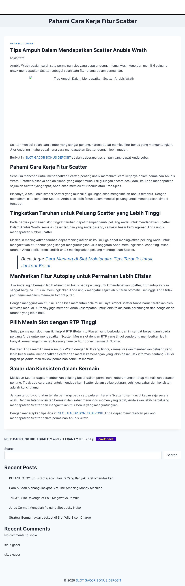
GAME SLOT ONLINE (21, 43)
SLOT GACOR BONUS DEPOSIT (81, 413)
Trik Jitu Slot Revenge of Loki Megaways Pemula (44, 498)
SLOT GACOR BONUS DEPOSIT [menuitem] (48, 157)
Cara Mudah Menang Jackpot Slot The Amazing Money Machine (55, 488)
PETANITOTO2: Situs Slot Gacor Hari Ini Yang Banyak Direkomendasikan (61, 478)
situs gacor (12, 545)
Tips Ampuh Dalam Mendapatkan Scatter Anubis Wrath (78, 50)
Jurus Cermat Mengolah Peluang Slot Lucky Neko (45, 507)
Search (9, 448)
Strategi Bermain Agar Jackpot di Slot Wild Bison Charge (50, 517)
